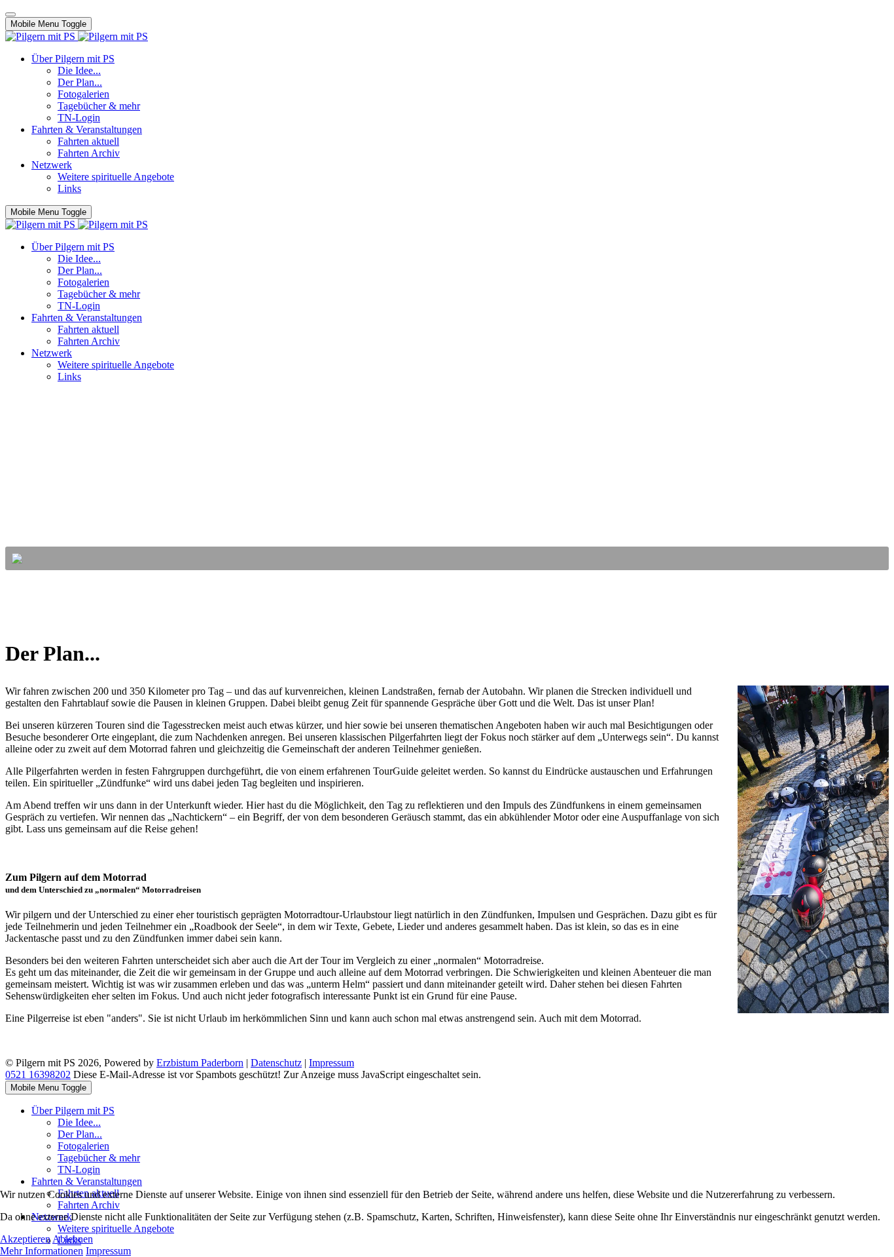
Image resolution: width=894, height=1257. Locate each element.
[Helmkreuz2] (810, 853)
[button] (447, 558)
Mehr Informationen (41, 1250)
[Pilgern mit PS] (76, 36)
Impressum (331, 1062)
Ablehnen (72, 1239)
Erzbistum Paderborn (199, 1062)
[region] (447, 481)
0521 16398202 (38, 1074)
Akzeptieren (25, 1239)
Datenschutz (276, 1062)
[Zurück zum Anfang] (10, 14)
